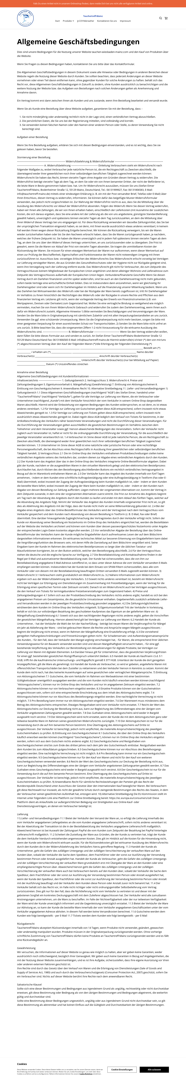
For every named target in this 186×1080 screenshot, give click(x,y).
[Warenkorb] (166, 18)
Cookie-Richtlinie (85, 1074)
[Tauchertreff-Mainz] (25, 18)
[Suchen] (160, 18)
